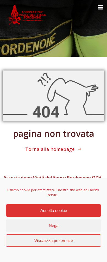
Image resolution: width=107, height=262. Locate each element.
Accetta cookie (53, 210)
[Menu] (99, 7)
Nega (53, 225)
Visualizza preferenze (53, 240)
